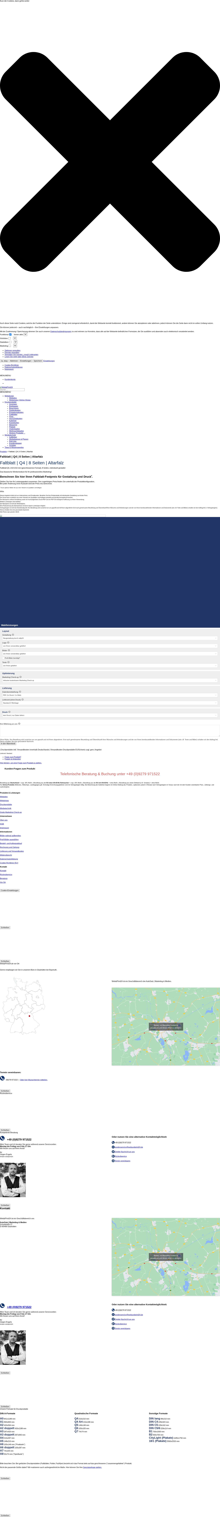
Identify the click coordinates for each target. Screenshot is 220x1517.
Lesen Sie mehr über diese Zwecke (19, 357)
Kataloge (12, 421)
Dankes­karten (15, 410)
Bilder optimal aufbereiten (10, 836)
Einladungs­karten (16, 412)
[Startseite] (6, 387)
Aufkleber (13, 437)
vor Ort (23, 373)
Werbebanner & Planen (18, 439)
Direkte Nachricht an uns (125, 1152)
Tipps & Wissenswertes (14, 447)
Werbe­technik (10, 435)
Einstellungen (25, 361)
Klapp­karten (14, 423)
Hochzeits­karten (15, 419)
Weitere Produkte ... (17, 433)
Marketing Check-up (10, 677)
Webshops (4, 801)
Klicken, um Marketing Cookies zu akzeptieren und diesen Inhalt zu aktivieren (165, 1026)
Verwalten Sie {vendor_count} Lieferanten (21, 355)
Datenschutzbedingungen (60, 331)
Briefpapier (13, 406)
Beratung (4, 373)
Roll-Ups (12, 441)
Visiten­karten (14, 429)
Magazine (13, 425)
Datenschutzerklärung (13, 367)
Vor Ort (3, 882)
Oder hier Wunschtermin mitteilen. (34, 1080)
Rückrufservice (6, 875)
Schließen (5, 928)
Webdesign (9, 396)
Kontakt (32, 373)
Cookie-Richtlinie (12, 365)
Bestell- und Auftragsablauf (11, 843)
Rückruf (13, 373)
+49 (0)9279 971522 (19, 1307)
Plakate (12, 427)
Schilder (12, 445)
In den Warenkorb (8, 744)
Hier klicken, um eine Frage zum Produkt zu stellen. (21, 763)
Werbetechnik (5, 808)
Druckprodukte (6, 804)
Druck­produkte (10, 402)
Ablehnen (14, 361)
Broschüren (14, 408)
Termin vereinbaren (122, 1161)
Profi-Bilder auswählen (9, 840)
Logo (4, 643)
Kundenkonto (10, 379)
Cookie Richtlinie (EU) (9, 863)
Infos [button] (2, 491)
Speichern (38, 361)
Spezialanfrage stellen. (92, 1467)
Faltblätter (13, 414)
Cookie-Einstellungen (10, 890)
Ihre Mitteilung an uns (9, 724)
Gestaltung (7, 635)
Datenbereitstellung (10, 692)
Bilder (5, 651)
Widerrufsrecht (6, 855)
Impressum (9, 369)
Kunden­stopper (15, 443)
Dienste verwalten (12, 353)
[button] (110, 162)
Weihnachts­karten (16, 431)
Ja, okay (4, 361)
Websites (13, 398)
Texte (4, 662)
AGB (2, 824)
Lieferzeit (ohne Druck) (11, 700)
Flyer (12, 417)
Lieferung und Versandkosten (12, 851)
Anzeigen (13, 404)
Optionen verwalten (12, 350)
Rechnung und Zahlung (9, 847)
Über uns (3, 820)
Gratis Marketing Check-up (11, 812)
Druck (5, 712)
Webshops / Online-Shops (19, 400)
